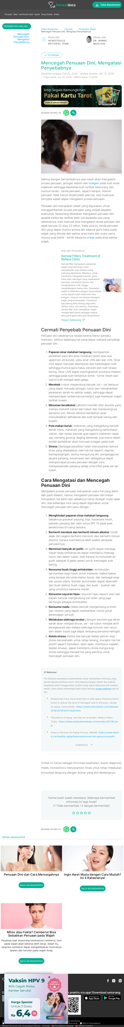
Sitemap (46, 1026)
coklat (91, 237)
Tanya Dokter (47, 14)
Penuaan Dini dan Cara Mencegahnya (31, 874)
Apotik (37, 14)
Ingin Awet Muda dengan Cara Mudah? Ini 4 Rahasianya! (92, 876)
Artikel (56, 14)
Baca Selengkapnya (31, 885)
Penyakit (8, 14)
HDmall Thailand (85, 1026)
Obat (15, 14)
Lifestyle (68, 29)
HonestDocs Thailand (63, 1026)
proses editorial (103, 688)
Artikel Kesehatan (50, 29)
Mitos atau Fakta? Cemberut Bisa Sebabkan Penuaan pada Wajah (31, 934)
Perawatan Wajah (87, 29)
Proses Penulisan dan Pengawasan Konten (21, 1026)
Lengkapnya (81, 744)
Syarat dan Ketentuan (68, 1023)
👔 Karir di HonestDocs (90, 1023)
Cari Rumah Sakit (26, 14)
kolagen (94, 183)
